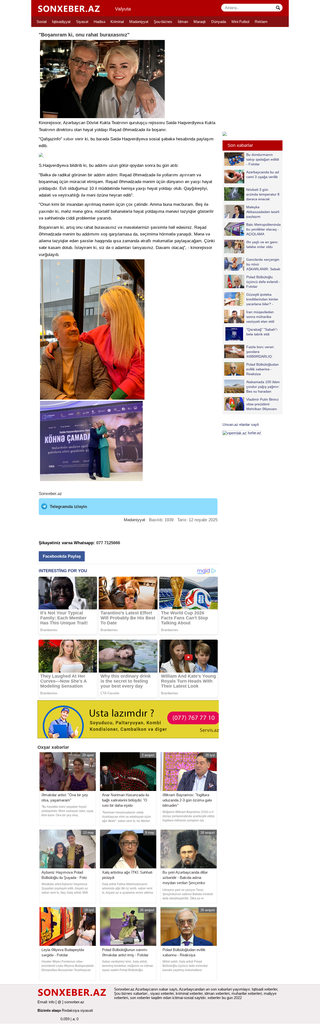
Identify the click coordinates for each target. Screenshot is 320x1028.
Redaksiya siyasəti (77, 1010)
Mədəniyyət (138, 21)
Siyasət (82, 21)
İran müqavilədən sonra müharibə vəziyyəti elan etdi (260, 316)
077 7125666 (108, 542)
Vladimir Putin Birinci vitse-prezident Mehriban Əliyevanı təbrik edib (262, 404)
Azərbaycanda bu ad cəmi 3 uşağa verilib (262, 174)
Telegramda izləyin (68, 506)
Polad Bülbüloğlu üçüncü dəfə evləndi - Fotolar (263, 281)
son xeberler (140, 998)
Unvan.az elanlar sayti (240, 424)
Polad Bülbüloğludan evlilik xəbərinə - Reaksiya (262, 369)
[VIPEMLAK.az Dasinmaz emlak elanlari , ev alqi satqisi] (234, 433)
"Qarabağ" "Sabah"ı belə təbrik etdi (262, 331)
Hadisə (99, 21)
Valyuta (123, 8)
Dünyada (218, 21)
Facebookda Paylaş (62, 556)
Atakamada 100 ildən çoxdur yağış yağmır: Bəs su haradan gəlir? (263, 386)
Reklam (261, 21)
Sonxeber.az (50, 493)
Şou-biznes (163, 21)
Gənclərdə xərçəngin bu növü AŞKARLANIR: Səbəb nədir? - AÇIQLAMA (263, 264)
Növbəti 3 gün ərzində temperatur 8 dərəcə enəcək (263, 194)
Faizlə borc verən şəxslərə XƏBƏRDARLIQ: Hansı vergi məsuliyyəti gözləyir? (249, 351)
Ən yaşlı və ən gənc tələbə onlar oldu (262, 244)
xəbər (68, 139)
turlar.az (254, 433)
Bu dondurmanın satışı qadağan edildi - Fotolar (262, 159)
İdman (183, 21)
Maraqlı (200, 21)
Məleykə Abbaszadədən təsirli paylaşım (262, 211)
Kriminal (117, 21)
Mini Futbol (240, 21)
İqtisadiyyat (61, 21)
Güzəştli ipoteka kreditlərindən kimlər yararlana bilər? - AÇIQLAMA (262, 299)
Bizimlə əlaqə (49, 1010)
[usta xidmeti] (131, 719)
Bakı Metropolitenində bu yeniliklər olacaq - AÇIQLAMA (263, 229)
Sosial (41, 21)
